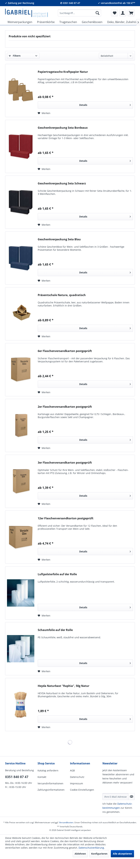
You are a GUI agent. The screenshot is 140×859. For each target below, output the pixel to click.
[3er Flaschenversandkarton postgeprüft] (20, 481)
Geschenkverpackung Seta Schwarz (62, 183)
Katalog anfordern (48, 770)
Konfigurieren (99, 853)
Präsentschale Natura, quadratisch (62, 295)
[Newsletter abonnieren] (131, 796)
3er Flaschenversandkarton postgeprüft (65, 462)
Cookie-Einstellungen (82, 789)
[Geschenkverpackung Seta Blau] (20, 258)
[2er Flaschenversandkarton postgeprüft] (20, 425)
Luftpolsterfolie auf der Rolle (57, 574)
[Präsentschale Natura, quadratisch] (20, 313)
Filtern (16, 55)
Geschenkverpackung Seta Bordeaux (63, 128)
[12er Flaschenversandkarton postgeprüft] (20, 537)
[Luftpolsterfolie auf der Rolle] (20, 593)
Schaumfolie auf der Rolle (55, 630)
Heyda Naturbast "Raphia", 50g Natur (63, 686)
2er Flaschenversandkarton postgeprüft (65, 407)
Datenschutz (77, 777)
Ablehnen (80, 853)
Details (83, 105)
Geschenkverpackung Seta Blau (59, 239)
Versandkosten (66, 822)
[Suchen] (97, 13)
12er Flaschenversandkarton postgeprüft (65, 518)
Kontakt (42, 777)
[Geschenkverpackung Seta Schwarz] (20, 202)
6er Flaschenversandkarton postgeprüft (65, 351)
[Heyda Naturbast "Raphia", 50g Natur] (20, 704)
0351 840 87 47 (16, 777)
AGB (72, 770)
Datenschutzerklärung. (92, 847)
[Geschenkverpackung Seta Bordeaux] (20, 146)
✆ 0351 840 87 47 (70, 3)
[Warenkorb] (131, 13)
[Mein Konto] (122, 13)
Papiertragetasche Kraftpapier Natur (63, 72)
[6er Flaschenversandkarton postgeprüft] (20, 369)
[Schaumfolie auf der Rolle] (20, 648)
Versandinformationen (50, 783)
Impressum (76, 783)
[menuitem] (79, 13)
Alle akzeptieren (122, 853)
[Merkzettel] (114, 13)
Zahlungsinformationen (51, 789)
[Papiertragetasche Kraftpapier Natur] (20, 90)
